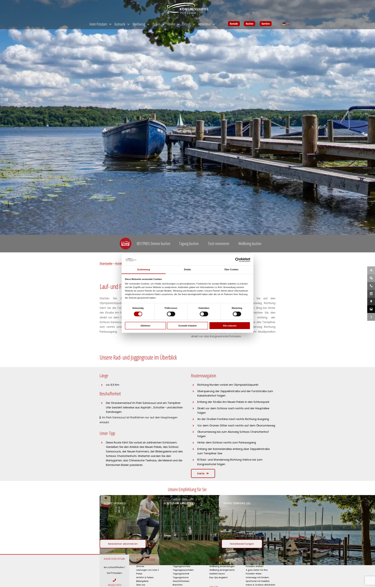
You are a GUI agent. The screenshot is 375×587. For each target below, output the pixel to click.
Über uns (140, 584)
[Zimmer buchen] (371, 293)
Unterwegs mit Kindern (257, 577)
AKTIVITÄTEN (253, 559)
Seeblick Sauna (217, 573)
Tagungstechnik (181, 573)
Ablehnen (145, 325)
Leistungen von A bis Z (147, 570)
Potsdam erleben (254, 566)
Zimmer (140, 566)
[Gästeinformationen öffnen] (371, 317)
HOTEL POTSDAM (145, 559)
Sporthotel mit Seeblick (258, 581)
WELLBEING (215, 559)
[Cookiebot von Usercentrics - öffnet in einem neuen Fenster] (237, 260)
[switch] (171, 314)
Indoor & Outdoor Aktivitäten (260, 584)
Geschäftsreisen (181, 581)
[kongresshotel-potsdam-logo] (187, 8)
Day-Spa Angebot (218, 577)
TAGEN (176, 559)
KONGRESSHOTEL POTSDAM (114, 558)
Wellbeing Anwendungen (222, 566)
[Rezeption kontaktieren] (371, 286)
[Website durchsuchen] (371, 278)
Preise (139, 573)
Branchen (178, 584)
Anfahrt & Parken (145, 577)
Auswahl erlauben (187, 325)
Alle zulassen (229, 325)
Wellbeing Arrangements (222, 570)
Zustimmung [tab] (143, 269)
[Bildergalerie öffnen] (371, 309)
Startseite (106, 263)
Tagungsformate (181, 566)
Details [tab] (187, 269)
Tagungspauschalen (183, 570)
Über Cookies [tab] (231, 269)
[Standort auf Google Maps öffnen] (371, 301)
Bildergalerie (142, 581)
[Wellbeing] (371, 270)
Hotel (118, 263)
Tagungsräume (181, 577)
